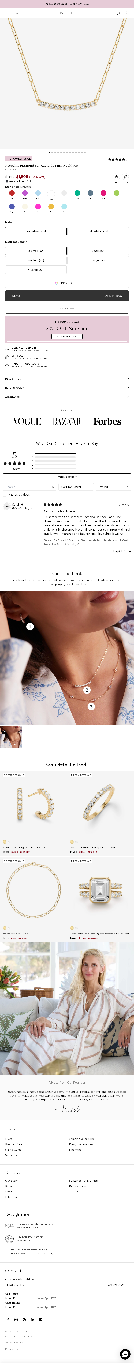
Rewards (11, 1186)
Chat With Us (116, 1284)
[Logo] (67, 12)
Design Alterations (81, 1144)
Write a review (67, 477)
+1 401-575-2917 (14, 1284)
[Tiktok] (40, 1320)
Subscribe (11, 1155)
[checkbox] (29, 495)
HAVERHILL (22, 1331)
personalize (69, 283)
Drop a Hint (67, 308)
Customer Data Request (19, 1336)
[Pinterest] (24, 1320)
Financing (75, 1149)
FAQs (8, 1138)
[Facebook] (8, 1320)
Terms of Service (14, 1342)
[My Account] (118, 12)
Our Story (11, 1180)
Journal (74, 1191)
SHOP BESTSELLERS (67, 336)
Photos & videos (19, 494)
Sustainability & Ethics (83, 1180)
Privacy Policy (13, 1348)
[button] (54, 453)
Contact (13, 1270)
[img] (22, 507)
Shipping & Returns (81, 1138)
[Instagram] (16, 1320)
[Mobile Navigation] (7, 13)
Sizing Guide (13, 1149)
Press (9, 1191)
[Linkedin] (32, 1320)
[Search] (17, 13)
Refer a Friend (78, 1186)
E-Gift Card (12, 1197)
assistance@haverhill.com (20, 1279)
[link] (118, 159)
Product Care (14, 1144)
